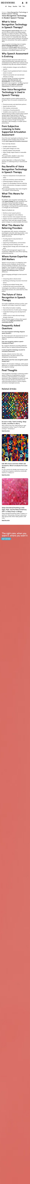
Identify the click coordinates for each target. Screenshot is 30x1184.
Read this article (6, 431)
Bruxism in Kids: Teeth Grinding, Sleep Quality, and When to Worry (14, 422)
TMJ (23, 6)
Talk (20, 6)
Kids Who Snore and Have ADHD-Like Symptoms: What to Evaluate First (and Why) (14, 465)
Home (4, 12)
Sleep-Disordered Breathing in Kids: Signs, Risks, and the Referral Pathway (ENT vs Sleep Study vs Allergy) (14, 509)
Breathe (15, 6)
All (6, 6)
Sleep (9, 6)
